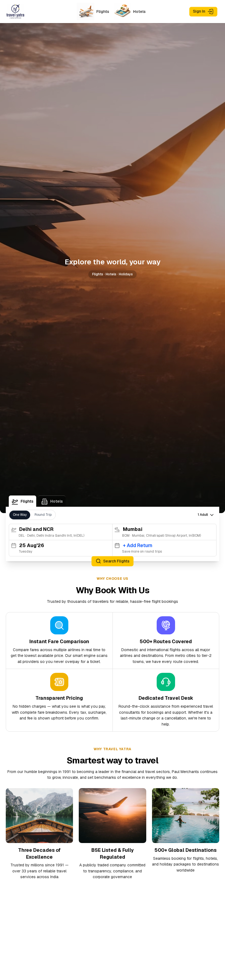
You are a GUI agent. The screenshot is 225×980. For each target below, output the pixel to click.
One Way (20, 515)
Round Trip (43, 515)
